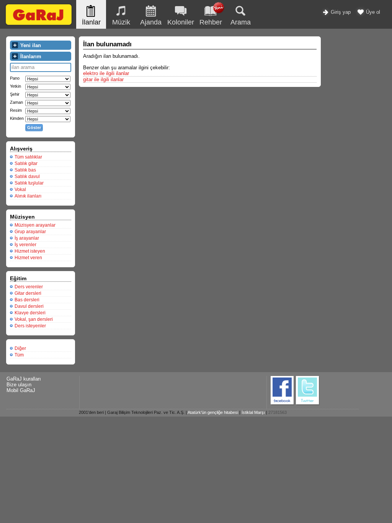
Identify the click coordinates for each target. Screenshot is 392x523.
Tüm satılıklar (28, 157)
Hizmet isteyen (30, 251)
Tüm (19, 355)
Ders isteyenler (30, 326)
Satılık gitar (26, 163)
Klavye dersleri (30, 312)
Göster (34, 127)
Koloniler (180, 22)
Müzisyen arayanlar (35, 225)
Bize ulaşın (19, 384)
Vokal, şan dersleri (34, 319)
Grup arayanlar (30, 231)
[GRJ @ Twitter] (308, 404)
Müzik (121, 22)
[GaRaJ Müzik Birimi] (38, 25)
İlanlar (91, 22)
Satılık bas (25, 170)
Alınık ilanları (28, 196)
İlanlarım (30, 56)
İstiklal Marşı (253, 412)
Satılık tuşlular (29, 183)
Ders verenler (29, 286)
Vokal (20, 189)
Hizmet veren (28, 257)
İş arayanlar (27, 238)
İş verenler (25, 244)
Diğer (20, 348)
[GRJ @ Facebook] (282, 404)
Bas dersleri (27, 299)
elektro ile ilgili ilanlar (106, 73)
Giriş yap (340, 12)
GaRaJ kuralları (24, 379)
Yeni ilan (30, 45)
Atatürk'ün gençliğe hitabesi (213, 412)
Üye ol (372, 12)
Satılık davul (27, 176)
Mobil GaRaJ (21, 390)
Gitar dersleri (28, 293)
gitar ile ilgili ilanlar (103, 79)
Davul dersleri (29, 306)
